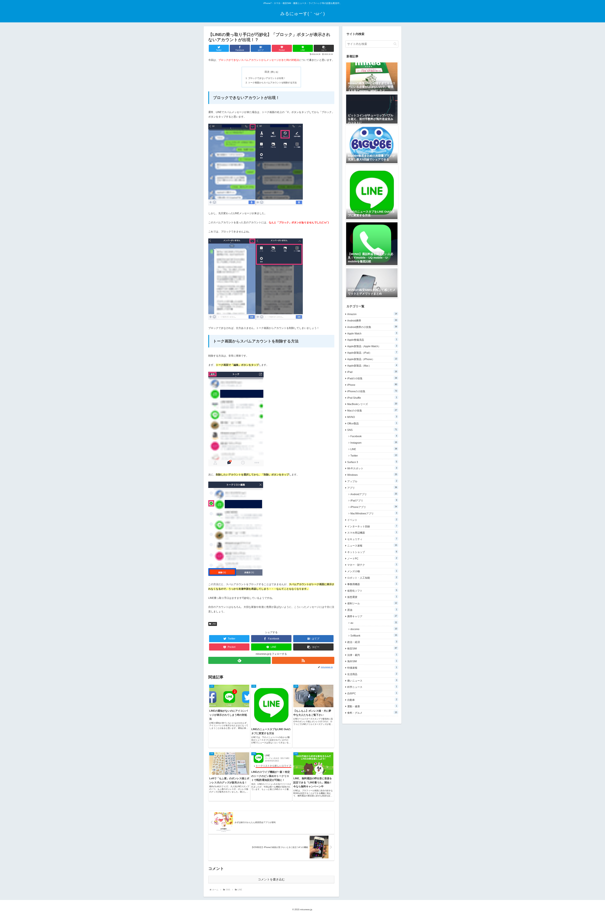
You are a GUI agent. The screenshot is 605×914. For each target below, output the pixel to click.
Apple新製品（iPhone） (372, 359)
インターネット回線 (372, 526)
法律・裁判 (372, 654)
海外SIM (372, 661)
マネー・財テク (372, 564)
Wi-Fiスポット (372, 468)
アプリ (372, 487)
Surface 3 (372, 461)
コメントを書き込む (271, 879)
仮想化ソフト (372, 590)
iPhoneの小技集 (372, 391)
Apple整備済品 (372, 339)
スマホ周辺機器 (372, 532)
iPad (372, 371)
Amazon (372, 313)
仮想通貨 (372, 596)
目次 (267, 71)
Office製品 (372, 423)
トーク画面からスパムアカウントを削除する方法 (272, 82)
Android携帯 (372, 320)
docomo (373, 629)
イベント (372, 519)
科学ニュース (372, 686)
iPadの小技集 (372, 378)
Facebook (373, 436)
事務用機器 (372, 584)
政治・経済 (372, 641)
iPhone (372, 384)
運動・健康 (372, 706)
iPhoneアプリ (373, 506)
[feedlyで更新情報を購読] (239, 660)
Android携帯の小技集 (372, 326)
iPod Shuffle (372, 397)
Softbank (373, 635)
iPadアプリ (373, 500)
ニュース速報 (372, 545)
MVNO (372, 416)
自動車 (372, 699)
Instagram (373, 442)
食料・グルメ (372, 712)
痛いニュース (372, 680)
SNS (372, 429)
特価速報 (372, 667)
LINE (214, 624)
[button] (324, 48)
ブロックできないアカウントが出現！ (267, 78)
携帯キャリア (372, 616)
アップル (372, 481)
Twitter (373, 455)
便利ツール (372, 603)
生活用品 (372, 674)
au (373, 622)
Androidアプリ (373, 494)
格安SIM (372, 648)
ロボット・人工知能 (372, 577)
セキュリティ (372, 539)
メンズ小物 (372, 571)
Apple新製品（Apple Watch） (372, 346)
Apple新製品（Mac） (372, 365)
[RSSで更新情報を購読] (303, 660)
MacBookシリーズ (372, 403)
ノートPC (372, 558)
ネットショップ (372, 551)
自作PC (372, 693)
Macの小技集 (372, 410)
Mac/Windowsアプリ (373, 513)
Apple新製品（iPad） (372, 352)
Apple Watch (372, 333)
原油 (372, 609)
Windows (372, 474)
